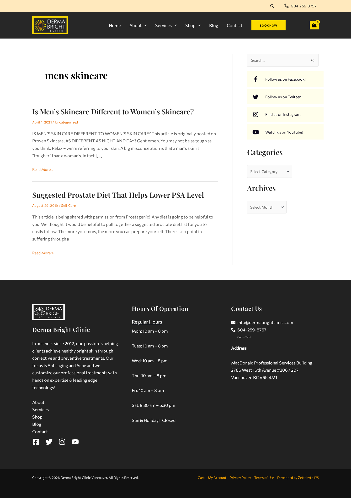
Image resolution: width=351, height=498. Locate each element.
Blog (213, 25)
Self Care (68, 205)
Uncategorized (66, 122)
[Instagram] (62, 441)
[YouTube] (75, 441)
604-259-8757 (251, 329)
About (135, 25)
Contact (234, 25)
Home (115, 25)
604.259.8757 (303, 6)
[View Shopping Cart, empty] (314, 25)
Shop (190, 25)
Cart (201, 478)
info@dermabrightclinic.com (265, 322)
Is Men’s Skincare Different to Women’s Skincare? (113, 111)
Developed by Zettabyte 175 (298, 478)
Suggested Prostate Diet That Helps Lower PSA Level (118, 195)
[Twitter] (49, 441)
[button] (272, 6)
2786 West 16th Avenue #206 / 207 (264, 370)
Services (163, 25)
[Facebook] (35, 441)
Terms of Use (264, 478)
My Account (217, 478)
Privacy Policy (240, 478)
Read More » (42, 169)
